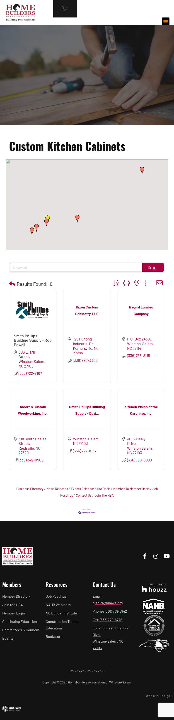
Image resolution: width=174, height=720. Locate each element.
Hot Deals (103, 489)
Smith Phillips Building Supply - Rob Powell (33, 340)
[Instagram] (156, 556)
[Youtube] (167, 556)
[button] (165, 21)
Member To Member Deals (131, 489)
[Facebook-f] (145, 556)
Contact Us (84, 495)
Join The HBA (104, 495)
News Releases (57, 489)
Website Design (158, 696)
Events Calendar (82, 489)
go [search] (155, 267)
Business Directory (30, 489)
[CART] (65, 8)
